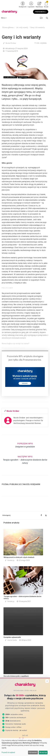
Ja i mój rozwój (22, 27)
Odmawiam (33, 752)
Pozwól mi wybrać (8, 752)
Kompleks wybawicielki (12, 637)
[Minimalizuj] (47, 681)
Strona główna (7, 27)
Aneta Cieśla (12, 640)
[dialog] (25, 747)
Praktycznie (22, 77)
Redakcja (10, 560)
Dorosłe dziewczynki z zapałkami (16, 676)
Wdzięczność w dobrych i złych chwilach (19, 557)
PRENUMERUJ (40, 12)
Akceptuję (43, 752)
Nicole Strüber (11, 43)
